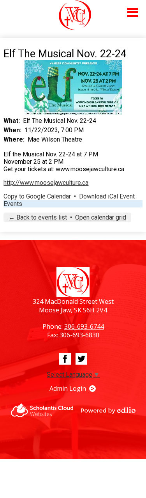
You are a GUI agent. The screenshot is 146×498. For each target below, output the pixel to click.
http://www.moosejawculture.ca (46, 182)
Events (13, 203)
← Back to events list (38, 217)
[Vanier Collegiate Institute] (74, 15)
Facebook (65, 359)
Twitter (81, 359)
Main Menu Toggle (132, 12)
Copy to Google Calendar (37, 196)
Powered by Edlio (108, 410)
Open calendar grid (100, 217)
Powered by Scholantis (42, 410)
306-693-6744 (84, 326)
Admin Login (67, 388)
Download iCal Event (107, 196)
